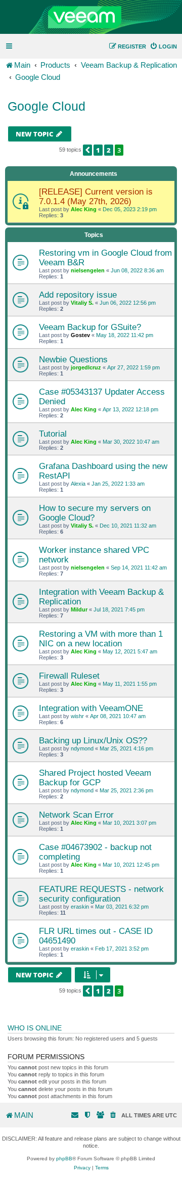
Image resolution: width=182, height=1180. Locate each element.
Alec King (84, 209)
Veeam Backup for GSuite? (90, 327)
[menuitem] (163, 46)
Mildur (79, 609)
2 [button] (109, 150)
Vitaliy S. (82, 303)
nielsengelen (88, 270)
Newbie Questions (73, 359)
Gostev (80, 335)
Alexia (78, 484)
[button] (87, 150)
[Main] (91, 17)
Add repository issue (78, 294)
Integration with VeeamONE (91, 708)
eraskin (80, 907)
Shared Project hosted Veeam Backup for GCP (95, 777)
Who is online (35, 1028)
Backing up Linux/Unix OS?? (93, 740)
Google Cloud (46, 106)
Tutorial (53, 433)
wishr (77, 716)
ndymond (82, 748)
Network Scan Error (76, 814)
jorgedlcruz (86, 367)
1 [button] (98, 150)
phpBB (64, 1158)
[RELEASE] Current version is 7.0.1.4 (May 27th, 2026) (96, 196)
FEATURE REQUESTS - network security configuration (101, 893)
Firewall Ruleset (69, 675)
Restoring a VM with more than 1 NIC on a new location (101, 638)
